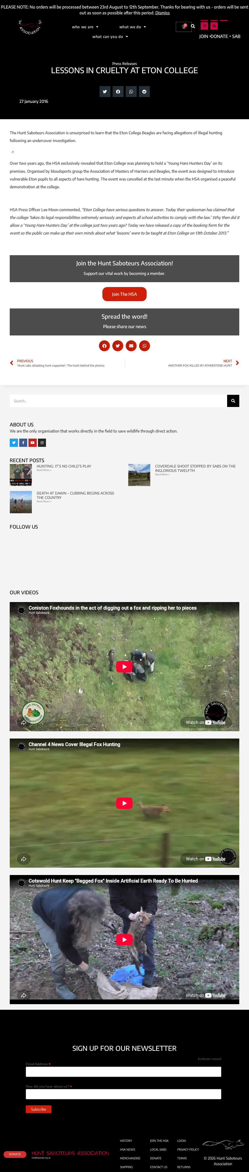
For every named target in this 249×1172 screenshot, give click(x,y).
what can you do (107, 36)
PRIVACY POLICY (188, 1149)
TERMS (182, 1158)
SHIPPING (126, 1167)
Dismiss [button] (162, 12)
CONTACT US (158, 1167)
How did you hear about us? (49, 1086)
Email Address (38, 1064)
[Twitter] (14, 443)
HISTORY (126, 1141)
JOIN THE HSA (159, 1141)
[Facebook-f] (23, 443)
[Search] (233, 401)
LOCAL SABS (158, 1149)
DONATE (155, 1158)
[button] (193, 26)
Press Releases (124, 63)
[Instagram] (204, 26)
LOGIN (181, 1141)
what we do (130, 27)
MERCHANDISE (130, 1158)
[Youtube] (32, 443)
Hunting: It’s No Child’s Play (64, 466)
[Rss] (214, 26)
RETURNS (183, 1167)
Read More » (44, 470)
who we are (83, 27)
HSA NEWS (127, 1149)
